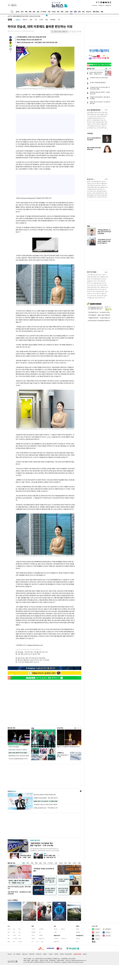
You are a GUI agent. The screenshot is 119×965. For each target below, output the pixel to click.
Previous (9, 856)
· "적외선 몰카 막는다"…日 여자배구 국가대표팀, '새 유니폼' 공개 (99, 312)
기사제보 (50, 954)
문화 (62, 12)
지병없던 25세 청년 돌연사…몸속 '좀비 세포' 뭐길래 (46, 798)
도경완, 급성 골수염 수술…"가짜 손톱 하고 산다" (46, 808)
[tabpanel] (69, 740)
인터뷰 (33, 935)
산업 (38, 12)
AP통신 (77, 929)
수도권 (53, 12)
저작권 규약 (38, 954)
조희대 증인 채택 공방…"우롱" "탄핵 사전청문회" (25, 857)
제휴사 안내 (24, 954)
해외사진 (63, 929)
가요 (36, 20)
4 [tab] (80, 728)
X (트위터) (97, 935)
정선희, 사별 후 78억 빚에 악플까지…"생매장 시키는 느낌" (19, 881)
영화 (31, 20)
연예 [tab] (106, 68)
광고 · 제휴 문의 (16, 954)
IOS (77, 941)
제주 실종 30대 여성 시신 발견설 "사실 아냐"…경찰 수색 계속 (50, 880)
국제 (26, 12)
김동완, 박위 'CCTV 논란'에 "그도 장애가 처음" (45, 801)
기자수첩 (90, 133)
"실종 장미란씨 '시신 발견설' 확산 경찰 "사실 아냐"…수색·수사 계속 (41, 844)
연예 (71, 12)
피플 (88, 226)
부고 (37, 941)
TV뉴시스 (88, 12)
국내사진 (55, 929)
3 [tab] (78, 728)
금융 (34, 12)
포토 (83, 12)
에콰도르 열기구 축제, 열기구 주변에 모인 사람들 (19, 750)
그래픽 (55, 932)
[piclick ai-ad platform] (25, 47)
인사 (32, 941)
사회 (49, 12)
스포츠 (66, 12)
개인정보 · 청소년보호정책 (66, 954)
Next (59, 856)
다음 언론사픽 (107, 929)
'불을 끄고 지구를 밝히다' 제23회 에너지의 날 (68, 746)
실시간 (17, 12)
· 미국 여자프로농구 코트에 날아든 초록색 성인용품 (99, 320)
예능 (46, 20)
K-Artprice (94, 5)
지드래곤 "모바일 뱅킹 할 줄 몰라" (63, 880)
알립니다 (85, 954)
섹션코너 (33, 938)
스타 (59, 20)
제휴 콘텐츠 (96, 12)
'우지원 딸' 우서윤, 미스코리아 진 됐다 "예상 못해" (46, 804)
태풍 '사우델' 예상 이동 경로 (62, 756)
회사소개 (10, 954)
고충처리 (45, 954)
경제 (30, 12)
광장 (79, 12)
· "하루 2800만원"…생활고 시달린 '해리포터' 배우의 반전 (99, 315)
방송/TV (25, 20)
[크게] (80, 31)
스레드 (97, 939)
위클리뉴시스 (108, 5)
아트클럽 (33, 932)
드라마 (41, 20)
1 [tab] (75, 728)
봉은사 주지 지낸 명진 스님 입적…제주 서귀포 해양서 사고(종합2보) (63, 890)
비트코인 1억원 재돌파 (13, 747)
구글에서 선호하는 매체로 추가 (60, 31)
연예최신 (18, 20)
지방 (58, 12)
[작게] (78, 31)
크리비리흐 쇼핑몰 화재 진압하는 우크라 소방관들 (19, 758)
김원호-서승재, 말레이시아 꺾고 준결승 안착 (18, 753)
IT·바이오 (43, 12)
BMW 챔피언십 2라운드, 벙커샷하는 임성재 (18, 755)
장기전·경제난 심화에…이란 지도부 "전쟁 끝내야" (50, 857)
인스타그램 (108, 935)
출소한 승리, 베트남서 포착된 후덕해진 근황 (45, 795)
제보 (102, 12)
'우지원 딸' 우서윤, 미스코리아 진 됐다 (43, 870)
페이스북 (108, 932)
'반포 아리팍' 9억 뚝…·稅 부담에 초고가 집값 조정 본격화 (19, 893)
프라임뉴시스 (101, 5)
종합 (23, 863)
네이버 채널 (97, 929)
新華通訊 (78, 932)
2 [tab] (77, 728)
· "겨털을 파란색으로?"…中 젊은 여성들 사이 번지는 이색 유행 (99, 318)
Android (78, 938)
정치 (22, 12)
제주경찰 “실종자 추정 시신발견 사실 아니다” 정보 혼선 (50, 890)
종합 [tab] (110, 68)
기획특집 (40, 935)
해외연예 (52, 20)
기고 (40, 932)
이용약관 (56, 954)
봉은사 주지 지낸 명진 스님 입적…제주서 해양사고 (19, 887)
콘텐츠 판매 (31, 954)
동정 (42, 941)
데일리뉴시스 (41, 938)
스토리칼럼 (41, 929)
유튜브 (97, 932)
